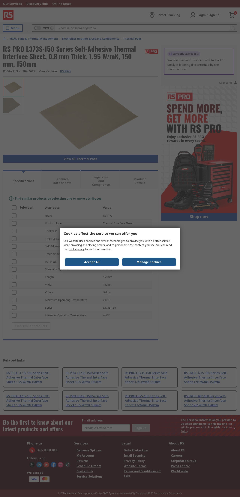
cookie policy (76, 249)
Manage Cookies (149, 262)
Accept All (92, 262)
